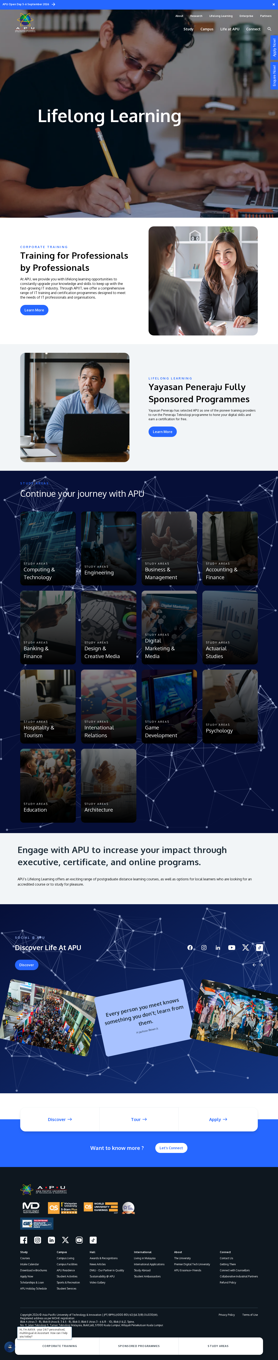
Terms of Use (250, 1314)
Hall (92, 1252)
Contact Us (226, 1258)
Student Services (66, 1288)
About (178, 1252)
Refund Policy (228, 1282)
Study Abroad (142, 1270)
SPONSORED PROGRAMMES (139, 1346)
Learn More (34, 310)
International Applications (149, 1264)
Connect (225, 1252)
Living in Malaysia (145, 1258)
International (143, 1252)
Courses (25, 1258)
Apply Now (26, 1276)
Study (24, 1252)
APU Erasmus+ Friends (187, 1270)
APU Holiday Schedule (33, 1288)
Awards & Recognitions (103, 1258)
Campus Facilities (67, 1264)
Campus (62, 1252)
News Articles (98, 1264)
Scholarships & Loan (32, 1282)
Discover (26, 965)
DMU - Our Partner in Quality (107, 1270)
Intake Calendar (29, 1264)
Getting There (228, 1264)
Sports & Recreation (68, 1282)
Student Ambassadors (147, 1276)
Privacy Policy (227, 1314)
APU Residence (66, 1270)
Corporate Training (59, 1346)
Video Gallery (97, 1282)
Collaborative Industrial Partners (239, 1276)
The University (182, 1258)
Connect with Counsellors (235, 1270)
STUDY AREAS (218, 1346)
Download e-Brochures (33, 1270)
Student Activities (67, 1276)
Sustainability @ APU (102, 1276)
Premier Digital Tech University (192, 1264)
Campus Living (65, 1258)
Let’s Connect (171, 1148)
